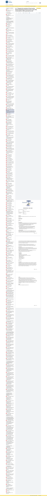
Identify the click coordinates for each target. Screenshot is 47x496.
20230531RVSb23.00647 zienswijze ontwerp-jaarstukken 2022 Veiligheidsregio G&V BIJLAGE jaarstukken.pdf (10, 411)
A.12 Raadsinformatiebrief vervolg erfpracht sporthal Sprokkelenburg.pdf (10, 87)
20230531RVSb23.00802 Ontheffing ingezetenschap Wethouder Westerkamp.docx (10, 293)
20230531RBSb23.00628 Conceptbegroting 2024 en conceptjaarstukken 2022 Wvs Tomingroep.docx (10, 390)
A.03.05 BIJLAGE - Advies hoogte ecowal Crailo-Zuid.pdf (10, 55)
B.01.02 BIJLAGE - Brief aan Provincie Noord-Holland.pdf (9, 129)
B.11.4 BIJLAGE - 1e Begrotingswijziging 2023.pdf (10, 209)
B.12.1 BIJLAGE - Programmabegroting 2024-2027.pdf (9, 216)
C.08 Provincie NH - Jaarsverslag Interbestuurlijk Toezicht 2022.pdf (9, 278)
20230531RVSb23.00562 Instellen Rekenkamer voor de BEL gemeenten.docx (10, 353)
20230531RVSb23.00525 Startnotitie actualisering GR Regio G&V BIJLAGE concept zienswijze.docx (10, 341)
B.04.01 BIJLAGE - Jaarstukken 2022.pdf (9, 164)
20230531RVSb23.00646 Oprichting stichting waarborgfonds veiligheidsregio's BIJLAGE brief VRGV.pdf (10, 453)
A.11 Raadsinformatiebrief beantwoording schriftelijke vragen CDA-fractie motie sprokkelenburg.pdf (10, 81)
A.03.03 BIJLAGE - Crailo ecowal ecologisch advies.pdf (10, 51)
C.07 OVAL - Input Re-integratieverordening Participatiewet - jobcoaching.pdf (9, 275)
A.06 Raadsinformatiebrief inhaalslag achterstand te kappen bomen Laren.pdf (10, 65)
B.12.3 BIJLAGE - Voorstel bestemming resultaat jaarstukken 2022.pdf (10, 221)
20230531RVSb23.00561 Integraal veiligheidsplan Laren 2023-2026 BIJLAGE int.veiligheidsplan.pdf (10, 326)
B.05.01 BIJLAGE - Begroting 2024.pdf (9, 169)
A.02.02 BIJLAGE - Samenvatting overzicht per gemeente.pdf (9, 42)
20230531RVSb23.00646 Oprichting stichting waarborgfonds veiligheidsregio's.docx (10, 449)
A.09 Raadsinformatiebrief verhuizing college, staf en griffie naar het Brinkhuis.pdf (10, 76)
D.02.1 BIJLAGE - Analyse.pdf (9, 287)
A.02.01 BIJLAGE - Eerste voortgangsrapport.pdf (10, 39)
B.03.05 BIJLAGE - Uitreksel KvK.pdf (9, 157)
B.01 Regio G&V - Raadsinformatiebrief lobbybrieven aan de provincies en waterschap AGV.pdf (9, 123)
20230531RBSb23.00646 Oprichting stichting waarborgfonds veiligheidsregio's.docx (10, 461)
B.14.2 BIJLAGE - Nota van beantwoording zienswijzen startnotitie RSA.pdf (9, 235)
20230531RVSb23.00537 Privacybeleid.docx (10, 300)
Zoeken (27, 1)
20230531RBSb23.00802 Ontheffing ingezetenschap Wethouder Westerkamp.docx (10, 296)
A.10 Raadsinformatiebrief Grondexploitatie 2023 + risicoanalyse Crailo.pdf (10, 78)
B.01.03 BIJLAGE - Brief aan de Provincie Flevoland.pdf (10, 131)
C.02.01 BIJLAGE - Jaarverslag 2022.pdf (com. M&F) (9, 258)
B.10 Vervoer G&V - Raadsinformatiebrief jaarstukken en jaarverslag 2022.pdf (9, 193)
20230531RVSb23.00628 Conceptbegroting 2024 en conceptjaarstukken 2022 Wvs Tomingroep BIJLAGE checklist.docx (10, 370)
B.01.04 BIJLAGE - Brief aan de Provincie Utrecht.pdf (9, 133)
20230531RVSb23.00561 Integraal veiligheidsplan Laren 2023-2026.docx (10, 323)
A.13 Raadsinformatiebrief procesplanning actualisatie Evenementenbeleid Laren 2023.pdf (10, 90)
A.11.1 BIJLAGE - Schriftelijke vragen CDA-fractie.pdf (9, 84)
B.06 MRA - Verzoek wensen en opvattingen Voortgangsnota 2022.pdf (9, 173)
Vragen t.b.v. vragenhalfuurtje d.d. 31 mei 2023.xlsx (10, 15)
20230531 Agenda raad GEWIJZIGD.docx (9, 10)
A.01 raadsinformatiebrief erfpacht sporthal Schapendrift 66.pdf (10, 33)
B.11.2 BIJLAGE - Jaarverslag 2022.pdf (9, 205)
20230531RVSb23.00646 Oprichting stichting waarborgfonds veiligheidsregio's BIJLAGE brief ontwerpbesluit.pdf (10, 458)
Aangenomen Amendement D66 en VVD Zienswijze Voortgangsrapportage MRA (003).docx (9, 482)
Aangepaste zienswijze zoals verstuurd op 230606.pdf (10, 464)
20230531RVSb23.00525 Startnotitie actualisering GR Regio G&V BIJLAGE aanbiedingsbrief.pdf (10, 338)
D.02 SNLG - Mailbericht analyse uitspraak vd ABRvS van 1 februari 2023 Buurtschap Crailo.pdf (9, 284)
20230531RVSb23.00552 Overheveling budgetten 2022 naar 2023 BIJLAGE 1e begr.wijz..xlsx (10, 312)
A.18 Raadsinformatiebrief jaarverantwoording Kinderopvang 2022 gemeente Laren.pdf (10, 117)
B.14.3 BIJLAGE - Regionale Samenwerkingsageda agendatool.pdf (9, 238)
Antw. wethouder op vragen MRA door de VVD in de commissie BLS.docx (9, 478)
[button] (40, 3)
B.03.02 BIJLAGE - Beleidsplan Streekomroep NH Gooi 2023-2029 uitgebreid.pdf (10, 148)
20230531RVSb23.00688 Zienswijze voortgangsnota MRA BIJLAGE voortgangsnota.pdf (10, 475)
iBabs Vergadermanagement (33, 495)
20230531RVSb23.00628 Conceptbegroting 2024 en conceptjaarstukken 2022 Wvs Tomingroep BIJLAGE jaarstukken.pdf (10, 378)
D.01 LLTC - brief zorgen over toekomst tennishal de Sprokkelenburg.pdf (10, 281)
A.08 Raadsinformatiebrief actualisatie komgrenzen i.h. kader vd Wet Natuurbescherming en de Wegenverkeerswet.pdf (10, 70)
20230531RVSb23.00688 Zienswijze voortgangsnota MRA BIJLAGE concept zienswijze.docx (10, 471)
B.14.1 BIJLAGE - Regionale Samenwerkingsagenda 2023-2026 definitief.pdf (10, 232)
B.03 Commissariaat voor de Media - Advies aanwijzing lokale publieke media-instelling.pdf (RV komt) (10, 142)
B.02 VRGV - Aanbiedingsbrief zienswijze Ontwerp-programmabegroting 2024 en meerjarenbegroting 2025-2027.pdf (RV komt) (10, 136)
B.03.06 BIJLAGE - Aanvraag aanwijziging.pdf (9, 159)
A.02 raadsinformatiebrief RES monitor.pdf (10, 37)
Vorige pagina (39, 8)
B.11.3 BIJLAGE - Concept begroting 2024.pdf (10, 207)
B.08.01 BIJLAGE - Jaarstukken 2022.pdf (9, 183)
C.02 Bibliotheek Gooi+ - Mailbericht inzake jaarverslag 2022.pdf (10, 255)
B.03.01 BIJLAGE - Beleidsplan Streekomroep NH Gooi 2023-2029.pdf (10, 146)
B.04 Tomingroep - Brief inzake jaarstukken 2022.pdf (9, 162)
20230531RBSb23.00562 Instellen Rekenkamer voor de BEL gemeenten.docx (10, 359)
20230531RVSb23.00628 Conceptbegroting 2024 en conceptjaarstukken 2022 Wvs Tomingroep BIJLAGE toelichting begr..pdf (10, 382)
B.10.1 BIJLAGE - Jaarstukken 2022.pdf (9, 196)
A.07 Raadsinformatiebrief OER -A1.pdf (10, 67)
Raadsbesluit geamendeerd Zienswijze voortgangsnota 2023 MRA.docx (9, 485)
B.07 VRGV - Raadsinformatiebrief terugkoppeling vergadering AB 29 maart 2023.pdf (9, 178)
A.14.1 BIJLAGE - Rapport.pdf (9, 99)
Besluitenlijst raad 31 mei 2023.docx (10, 490)
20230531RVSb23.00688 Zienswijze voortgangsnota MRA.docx (10, 469)
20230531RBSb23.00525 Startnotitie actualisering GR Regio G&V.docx (10, 348)
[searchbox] (32, 3)
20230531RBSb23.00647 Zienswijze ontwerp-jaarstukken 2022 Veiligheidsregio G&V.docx (10, 414)
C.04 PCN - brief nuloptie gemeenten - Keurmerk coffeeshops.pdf (10, 263)
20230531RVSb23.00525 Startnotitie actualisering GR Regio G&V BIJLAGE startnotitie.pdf (10, 345)
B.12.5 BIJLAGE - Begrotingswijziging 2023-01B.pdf (9, 225)
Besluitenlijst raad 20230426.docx (9, 24)
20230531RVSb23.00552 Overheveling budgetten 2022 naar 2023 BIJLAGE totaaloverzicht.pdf (10, 315)
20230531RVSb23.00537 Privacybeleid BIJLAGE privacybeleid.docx (10, 302)
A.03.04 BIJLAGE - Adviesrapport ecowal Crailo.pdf (9, 53)
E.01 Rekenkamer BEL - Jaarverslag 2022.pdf (9, 288)
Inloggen (39, 495)
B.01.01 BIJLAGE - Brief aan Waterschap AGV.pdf (9, 126)
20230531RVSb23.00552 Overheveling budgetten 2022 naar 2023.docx (10, 309)
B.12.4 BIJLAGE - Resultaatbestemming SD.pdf (10, 223)
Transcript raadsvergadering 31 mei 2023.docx (9, 493)
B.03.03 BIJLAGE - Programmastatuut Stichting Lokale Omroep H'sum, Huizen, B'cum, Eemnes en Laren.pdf (9, 152)
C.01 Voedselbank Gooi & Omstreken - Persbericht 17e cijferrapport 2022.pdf (10, 251)
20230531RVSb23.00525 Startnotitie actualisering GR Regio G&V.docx (10, 335)
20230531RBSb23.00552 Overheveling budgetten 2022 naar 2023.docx (10, 319)
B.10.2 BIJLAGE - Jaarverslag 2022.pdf (9, 198)
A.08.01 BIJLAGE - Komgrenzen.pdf (9, 73)
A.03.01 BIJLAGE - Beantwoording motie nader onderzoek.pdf (9, 47)
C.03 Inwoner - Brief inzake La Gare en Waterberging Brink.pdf (9, 261)
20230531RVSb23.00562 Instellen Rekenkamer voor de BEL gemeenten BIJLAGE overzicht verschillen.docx (10, 356)
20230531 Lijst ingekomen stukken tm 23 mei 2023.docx (10, 30)
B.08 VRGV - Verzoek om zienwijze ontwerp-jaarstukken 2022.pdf (10, 181)
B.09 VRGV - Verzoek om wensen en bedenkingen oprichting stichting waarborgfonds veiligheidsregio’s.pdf (10, 187)
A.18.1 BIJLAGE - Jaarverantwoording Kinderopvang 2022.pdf (9, 120)
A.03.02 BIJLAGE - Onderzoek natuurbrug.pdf (9, 49)
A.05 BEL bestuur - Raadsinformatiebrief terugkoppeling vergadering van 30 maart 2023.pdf (9, 61)
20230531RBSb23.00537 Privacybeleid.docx (10, 304)
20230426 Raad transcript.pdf (8, 26)
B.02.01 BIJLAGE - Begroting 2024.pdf (9, 140)
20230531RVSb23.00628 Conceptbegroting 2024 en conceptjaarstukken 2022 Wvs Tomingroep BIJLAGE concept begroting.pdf (10, 374)
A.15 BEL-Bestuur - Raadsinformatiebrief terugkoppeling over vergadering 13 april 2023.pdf (10, 102)
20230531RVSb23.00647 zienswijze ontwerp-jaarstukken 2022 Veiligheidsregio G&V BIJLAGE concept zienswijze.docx (10, 406)
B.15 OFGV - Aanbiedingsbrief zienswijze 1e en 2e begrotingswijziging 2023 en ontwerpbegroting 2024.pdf (10, 243)
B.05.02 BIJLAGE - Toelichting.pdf (9, 171)
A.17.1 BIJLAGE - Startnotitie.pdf (9, 114)
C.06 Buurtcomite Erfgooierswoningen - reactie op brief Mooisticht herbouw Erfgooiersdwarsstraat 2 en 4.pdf (10, 271)
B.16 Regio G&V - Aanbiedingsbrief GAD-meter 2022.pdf (9, 246)
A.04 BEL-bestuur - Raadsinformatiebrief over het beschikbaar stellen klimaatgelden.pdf (10, 58)
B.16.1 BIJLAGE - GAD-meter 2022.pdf (9, 248)
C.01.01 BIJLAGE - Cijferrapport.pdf (9, 253)
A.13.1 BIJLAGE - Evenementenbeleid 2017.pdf (10, 93)
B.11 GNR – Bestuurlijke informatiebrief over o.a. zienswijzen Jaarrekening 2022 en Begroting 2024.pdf (10, 200)
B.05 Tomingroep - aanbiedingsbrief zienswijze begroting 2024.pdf (9, 167)
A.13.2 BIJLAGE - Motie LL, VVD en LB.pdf (9, 95)
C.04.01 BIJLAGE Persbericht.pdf (9, 265)
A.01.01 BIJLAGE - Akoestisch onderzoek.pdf (9, 35)
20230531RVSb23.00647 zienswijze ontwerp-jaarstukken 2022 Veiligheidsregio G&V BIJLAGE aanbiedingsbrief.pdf (10, 402)
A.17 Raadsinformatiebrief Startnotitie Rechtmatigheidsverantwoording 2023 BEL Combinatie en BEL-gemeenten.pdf (10, 111)
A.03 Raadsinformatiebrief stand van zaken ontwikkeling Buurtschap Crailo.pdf (10, 44)
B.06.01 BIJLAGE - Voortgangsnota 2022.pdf (9, 175)
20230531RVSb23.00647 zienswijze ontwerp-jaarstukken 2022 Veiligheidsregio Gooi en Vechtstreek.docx (10, 398)
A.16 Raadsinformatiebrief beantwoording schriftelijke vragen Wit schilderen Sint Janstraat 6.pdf (10, 105)
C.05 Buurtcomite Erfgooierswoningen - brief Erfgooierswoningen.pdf (9, 268)
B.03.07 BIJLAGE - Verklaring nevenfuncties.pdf (9, 160)
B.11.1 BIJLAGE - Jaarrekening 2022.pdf (9, 203)
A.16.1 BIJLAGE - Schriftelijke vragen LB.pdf (9, 108)
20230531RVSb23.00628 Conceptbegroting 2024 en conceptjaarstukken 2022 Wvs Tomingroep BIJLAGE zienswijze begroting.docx (10, 387)
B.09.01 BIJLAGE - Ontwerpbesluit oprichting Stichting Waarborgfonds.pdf (9, 190)
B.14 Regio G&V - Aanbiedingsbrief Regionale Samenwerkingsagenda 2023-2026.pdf (10, 228)
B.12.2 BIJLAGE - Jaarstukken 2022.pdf (9, 218)
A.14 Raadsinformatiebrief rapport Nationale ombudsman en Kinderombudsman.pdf (10, 97)
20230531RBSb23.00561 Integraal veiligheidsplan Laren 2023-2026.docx (10, 330)
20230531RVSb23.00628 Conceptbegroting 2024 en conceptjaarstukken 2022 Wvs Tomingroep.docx (10, 365)
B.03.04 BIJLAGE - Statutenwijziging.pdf (9, 155)
